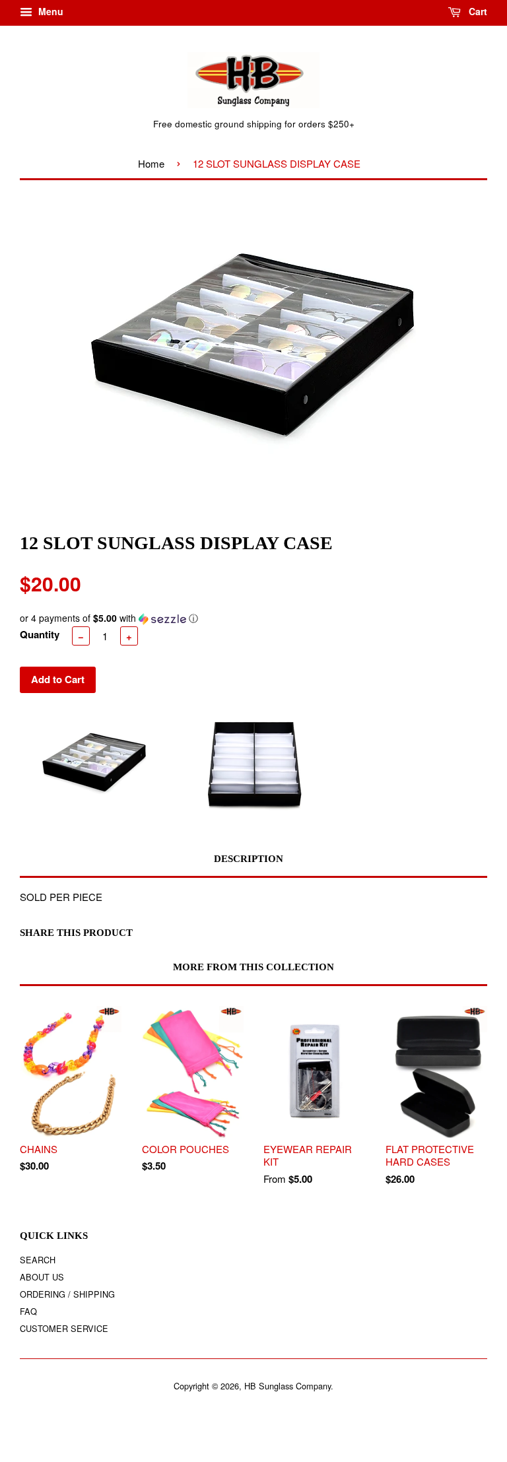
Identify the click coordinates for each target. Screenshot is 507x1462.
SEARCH (37, 1259)
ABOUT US (42, 1277)
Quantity (39, 634)
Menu (49, 11)
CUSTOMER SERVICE (64, 1328)
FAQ (28, 1311)
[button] (253, 618)
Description (248, 858)
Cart (476, 11)
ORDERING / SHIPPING (67, 1294)
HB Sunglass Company (287, 1385)
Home (151, 163)
